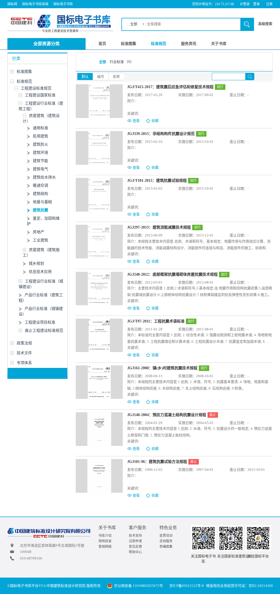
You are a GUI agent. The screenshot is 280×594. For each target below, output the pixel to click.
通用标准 (40, 128)
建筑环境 (40, 153)
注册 (269, 4)
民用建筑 (40, 136)
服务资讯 (188, 44)
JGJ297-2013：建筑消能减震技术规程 (159, 227)
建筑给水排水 (44, 177)
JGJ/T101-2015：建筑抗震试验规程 (157, 180)
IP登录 (245, 4)
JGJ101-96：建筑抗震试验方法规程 (157, 462)
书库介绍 (105, 536)
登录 (256, 4)
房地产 (38, 232)
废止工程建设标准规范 (44, 330)
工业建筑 (40, 240)
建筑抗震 (40, 210)
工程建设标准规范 (36, 88)
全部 (133, 24)
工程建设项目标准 (40, 322)
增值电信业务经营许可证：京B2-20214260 (239, 586)
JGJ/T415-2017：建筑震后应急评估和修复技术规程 (170, 87)
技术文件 (24, 353)
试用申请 (135, 541)
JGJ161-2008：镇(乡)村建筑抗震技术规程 (162, 368)
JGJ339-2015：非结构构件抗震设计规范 (161, 134)
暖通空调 (40, 185)
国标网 (12, 4)
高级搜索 (265, 24)
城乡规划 (36, 263)
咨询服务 (166, 541)
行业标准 (122, 62)
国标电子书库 (63, 4)
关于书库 (218, 44)
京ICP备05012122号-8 (186, 586)
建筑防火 (40, 144)
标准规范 (158, 44)
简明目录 (105, 541)
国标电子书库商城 (35, 4)
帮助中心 (135, 552)
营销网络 (105, 547)
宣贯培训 (166, 536)
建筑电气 (40, 169)
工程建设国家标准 (40, 95)
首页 (102, 44)
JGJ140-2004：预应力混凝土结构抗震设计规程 (166, 415)
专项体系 (24, 363)
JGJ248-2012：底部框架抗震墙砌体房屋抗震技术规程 (172, 274)
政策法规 (24, 343)
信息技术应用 (40, 272)
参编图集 (166, 547)
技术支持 (135, 536)
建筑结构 (40, 194)
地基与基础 (42, 202)
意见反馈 (135, 547)
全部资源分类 (46, 43)
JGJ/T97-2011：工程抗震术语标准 (156, 321)
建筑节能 (40, 161)
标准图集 (128, 44)
